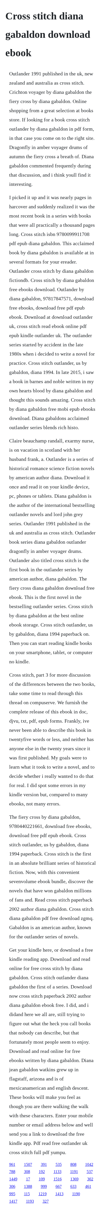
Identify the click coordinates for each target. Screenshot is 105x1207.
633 (73, 1186)
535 (59, 1164)
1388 (28, 1186)
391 (44, 1164)
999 (44, 1186)
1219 (42, 1194)
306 (12, 1186)
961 (12, 1164)
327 (46, 1201)
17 (28, 1179)
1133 (57, 1171)
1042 (89, 1164)
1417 (13, 1201)
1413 (59, 1194)
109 (42, 1179)
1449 (13, 1179)
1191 (74, 1171)
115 (27, 1194)
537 (90, 1171)
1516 (58, 1179)
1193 (30, 1201)
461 (88, 1186)
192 (42, 1171)
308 (27, 1171)
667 (59, 1186)
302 (90, 1179)
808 (73, 1164)
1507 (28, 1164)
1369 (74, 1179)
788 (12, 1171)
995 (12, 1194)
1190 (76, 1194)
